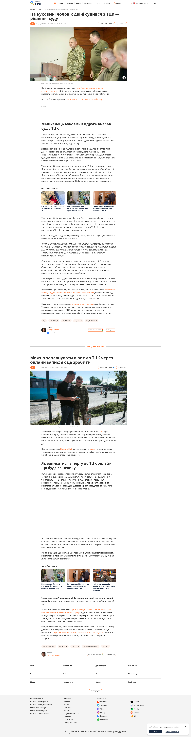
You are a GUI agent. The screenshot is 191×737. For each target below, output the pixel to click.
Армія (78, 3)
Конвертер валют (70, 722)
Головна (32, 9)
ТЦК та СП (78, 321)
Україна (60, 3)
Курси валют (69, 719)
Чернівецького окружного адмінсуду (84, 99)
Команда (67, 716)
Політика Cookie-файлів (39, 713)
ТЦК (40, 9)
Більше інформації (172, 731)
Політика (132, 682)
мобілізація (54, 321)
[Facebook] (48, 333)
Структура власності (71, 713)
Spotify (136, 709)
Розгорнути (95, 691)
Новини (70, 3)
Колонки (106, 3)
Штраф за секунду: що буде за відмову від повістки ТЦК (52, 208)
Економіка (88, 3)
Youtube (103, 702)
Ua (154, 3)
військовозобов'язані (90, 646)
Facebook (104, 716)
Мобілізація (133, 674)
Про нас (67, 702)
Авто (32, 666)
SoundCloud (138, 712)
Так (155, 731)
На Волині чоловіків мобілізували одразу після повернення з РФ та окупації (104, 587)
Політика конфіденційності (41, 705)
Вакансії (67, 705)
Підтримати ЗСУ (142, 3)
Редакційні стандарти (38, 710)
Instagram (104, 712)
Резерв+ (105, 646)
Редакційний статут (38, 708)
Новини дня (68, 682)
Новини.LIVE (66, 449)
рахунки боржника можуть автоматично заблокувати (77, 632)
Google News (139, 705)
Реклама (67, 710)
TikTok (136, 702)
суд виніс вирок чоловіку (82, 304)
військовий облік (49, 646)
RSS (135, 716)
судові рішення (91, 321)
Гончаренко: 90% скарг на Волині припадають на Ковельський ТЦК (103, 208)
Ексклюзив (34, 674)
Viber (102, 709)
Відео (118, 3)
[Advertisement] (77, 112)
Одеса (98, 682)
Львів (98, 674)
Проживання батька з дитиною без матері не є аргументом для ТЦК (77, 208)
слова (92, 449)
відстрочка (66, 321)
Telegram (103, 705)
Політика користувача (39, 702)
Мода (32, 682)
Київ (65, 674)
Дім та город (101, 666)
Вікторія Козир (53, 330)
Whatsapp (104, 720)
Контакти (67, 708)
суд (44, 321)
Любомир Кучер (53, 655)
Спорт (98, 3)
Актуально (67, 666)
